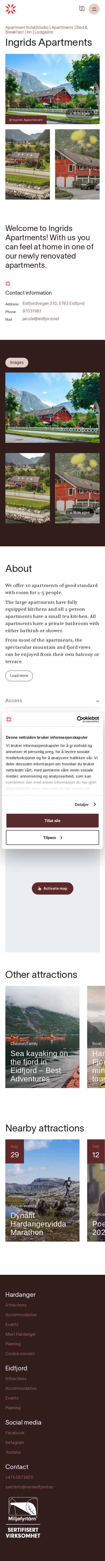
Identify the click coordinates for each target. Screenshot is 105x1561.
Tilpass (49, 837)
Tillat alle (52, 820)
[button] (94, 9)
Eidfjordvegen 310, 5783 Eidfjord (53, 304)
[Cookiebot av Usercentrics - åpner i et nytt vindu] (77, 719)
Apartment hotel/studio (27, 28)
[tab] (16, 362)
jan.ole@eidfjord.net (40, 319)
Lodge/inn (43, 32)
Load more (19, 676)
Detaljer (82, 804)
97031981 (32, 311)
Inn (29, 32)
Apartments (62, 28)
